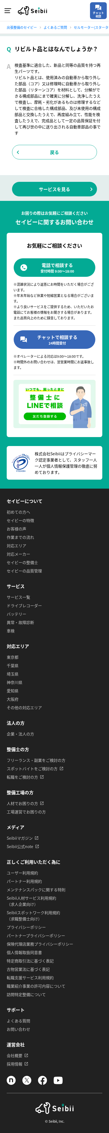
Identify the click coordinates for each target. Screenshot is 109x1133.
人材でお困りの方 (22, 803)
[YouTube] (58, 1083)
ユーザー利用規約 (22, 873)
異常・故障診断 (20, 622)
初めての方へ (18, 512)
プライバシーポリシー (26, 927)
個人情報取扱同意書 (24, 952)
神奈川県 (14, 682)
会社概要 (14, 1055)
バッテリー (16, 614)
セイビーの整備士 (22, 562)
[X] (26, 1083)
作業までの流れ (20, 537)
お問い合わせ (18, 1029)
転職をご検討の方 (22, 777)
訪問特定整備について (26, 994)
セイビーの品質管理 (24, 571)
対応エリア (16, 545)
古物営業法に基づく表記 (28, 969)
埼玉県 (12, 674)
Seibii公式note (20, 846)
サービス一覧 (18, 597)
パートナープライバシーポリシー (36, 935)
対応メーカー (18, 554)
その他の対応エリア (24, 707)
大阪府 (12, 699)
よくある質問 (18, 1020)
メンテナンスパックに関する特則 (36, 889)
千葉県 (12, 665)
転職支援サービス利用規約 (30, 977)
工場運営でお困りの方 (26, 811)
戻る (54, 152)
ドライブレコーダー (24, 605)
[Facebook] (42, 1083)
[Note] (11, 1083)
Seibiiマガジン (20, 838)
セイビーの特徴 (20, 520)
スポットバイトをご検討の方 (32, 768)
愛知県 (12, 690)
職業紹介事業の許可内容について (36, 986)
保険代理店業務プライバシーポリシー (40, 944)
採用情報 (14, 1064)
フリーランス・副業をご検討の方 (36, 760)
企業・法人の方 (20, 734)
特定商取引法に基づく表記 (30, 960)
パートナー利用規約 (24, 881)
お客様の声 (16, 528)
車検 (11, 630)
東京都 (12, 657)
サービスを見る (54, 189)
